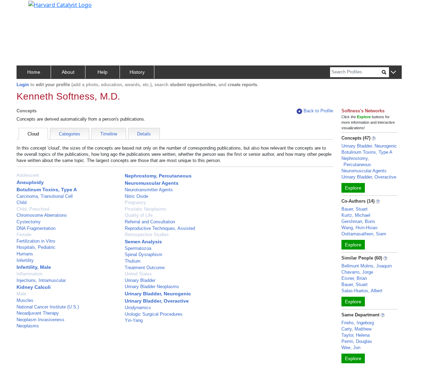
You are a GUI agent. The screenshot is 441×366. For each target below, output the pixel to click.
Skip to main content (28, 8)
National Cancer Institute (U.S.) (48, 306)
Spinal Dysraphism (143, 254)
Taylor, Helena (355, 335)
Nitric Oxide (136, 196)
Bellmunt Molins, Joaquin (366, 265)
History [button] (137, 72)
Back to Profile (318, 110)
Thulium (133, 261)
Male (21, 293)
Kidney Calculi (34, 287)
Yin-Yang (134, 320)
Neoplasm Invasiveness (40, 319)
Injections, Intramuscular (41, 280)
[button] (393, 72)
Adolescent (28, 175)
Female (24, 234)
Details (144, 133)
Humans (25, 253)
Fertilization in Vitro (36, 241)
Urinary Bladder (140, 280)
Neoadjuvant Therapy (38, 313)
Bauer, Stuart (354, 209)
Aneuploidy (30, 182)
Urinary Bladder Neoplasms (152, 286)
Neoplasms (28, 325)
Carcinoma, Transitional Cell (45, 196)
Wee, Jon (350, 347)
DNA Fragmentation (36, 228)
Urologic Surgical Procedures (154, 314)
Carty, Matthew (356, 329)
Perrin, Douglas (356, 341)
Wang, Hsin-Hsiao (359, 227)
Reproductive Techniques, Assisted (160, 228)
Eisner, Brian (354, 278)
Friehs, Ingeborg (357, 322)
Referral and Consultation (150, 221)
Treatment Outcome (145, 267)
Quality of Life (139, 215)
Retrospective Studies (147, 234)
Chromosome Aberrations (42, 215)
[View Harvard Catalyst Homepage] (60, 4)
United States (138, 273)
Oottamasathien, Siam (363, 233)
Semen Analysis (143, 241)
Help (102, 72)
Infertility (25, 260)
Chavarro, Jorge (357, 272)
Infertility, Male (34, 267)
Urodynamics (138, 307)
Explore (353, 188)
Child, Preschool (33, 209)
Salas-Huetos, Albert (361, 290)
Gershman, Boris (358, 221)
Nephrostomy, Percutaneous (158, 176)
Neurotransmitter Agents (149, 189)
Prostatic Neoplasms (145, 209)
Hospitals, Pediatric (36, 247)
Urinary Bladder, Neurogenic (158, 293)
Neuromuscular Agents (151, 183)
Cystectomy (29, 221)
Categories (69, 133)
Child (22, 202)
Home (33, 72)
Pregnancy (135, 202)
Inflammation (29, 273)
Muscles (25, 300)
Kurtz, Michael (355, 215)
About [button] (68, 72)
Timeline (108, 133)
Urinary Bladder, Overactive (157, 301)
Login (23, 84)
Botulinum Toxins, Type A (47, 189)
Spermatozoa (138, 248)
